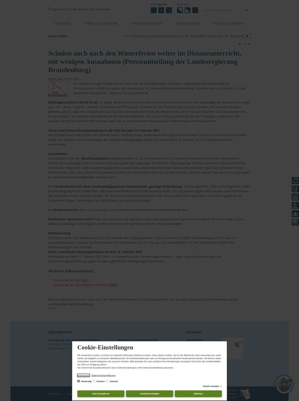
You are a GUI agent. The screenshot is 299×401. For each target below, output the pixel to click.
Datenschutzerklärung (103, 375)
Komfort (100, 381)
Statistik (113, 381)
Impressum (83, 375)
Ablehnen (198, 394)
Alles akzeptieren (100, 394)
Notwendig (86, 381)
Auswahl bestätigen (149, 394)
